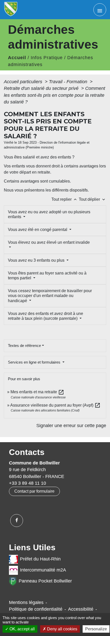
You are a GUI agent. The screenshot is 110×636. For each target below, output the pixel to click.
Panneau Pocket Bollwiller (45, 581)
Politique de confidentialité (35, 609)
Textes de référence (24, 345)
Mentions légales (26, 602)
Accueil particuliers (23, 81)
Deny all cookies (61, 629)
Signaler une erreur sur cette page (71, 425)
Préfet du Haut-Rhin (40, 558)
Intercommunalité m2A (43, 570)
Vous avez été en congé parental (38, 229)
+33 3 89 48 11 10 (27, 483)
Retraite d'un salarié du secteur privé (42, 88)
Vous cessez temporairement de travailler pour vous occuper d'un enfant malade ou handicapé (50, 296)
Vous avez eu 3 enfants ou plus (36, 260)
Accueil (17, 57)
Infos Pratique (47, 57)
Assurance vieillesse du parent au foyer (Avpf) (55, 405)
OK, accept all (21, 629)
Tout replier (64, 199)
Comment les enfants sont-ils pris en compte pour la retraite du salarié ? (54, 95)
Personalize (96, 629)
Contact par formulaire (34, 491)
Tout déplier (92, 199)
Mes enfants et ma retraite (37, 392)
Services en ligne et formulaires (34, 362)
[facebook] (16, 520)
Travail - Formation (69, 81)
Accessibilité (80, 609)
